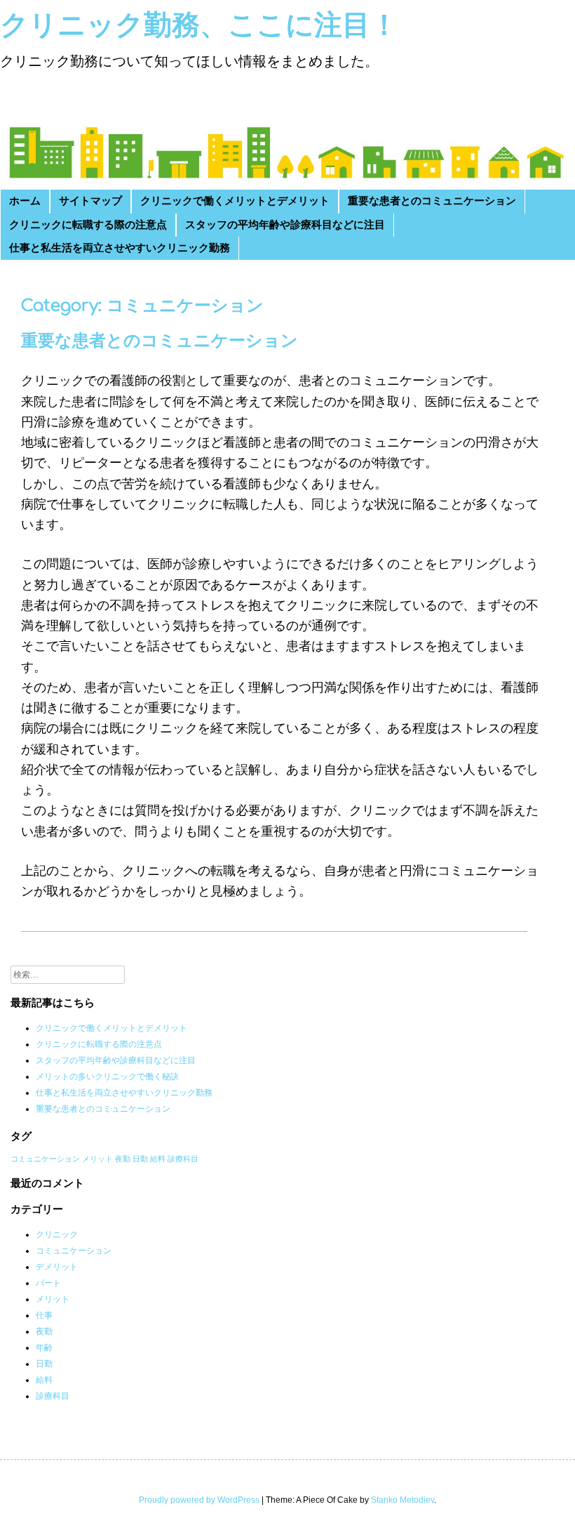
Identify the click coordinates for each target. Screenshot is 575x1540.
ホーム (25, 201)
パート (48, 1283)
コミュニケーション (45, 1158)
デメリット (57, 1267)
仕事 (44, 1315)
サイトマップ (90, 201)
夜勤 (122, 1158)
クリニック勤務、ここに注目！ (199, 25)
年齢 (44, 1348)
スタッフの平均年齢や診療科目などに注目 (285, 225)
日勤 (140, 1158)
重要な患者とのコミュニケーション (432, 201)
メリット (97, 1158)
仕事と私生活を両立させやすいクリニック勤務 (119, 248)
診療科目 (183, 1158)
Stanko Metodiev (402, 1500)
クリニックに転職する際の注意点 (88, 225)
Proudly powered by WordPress (199, 1500)
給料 (157, 1158)
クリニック (57, 1234)
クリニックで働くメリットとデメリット (235, 201)
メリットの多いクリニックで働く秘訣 (107, 1076)
